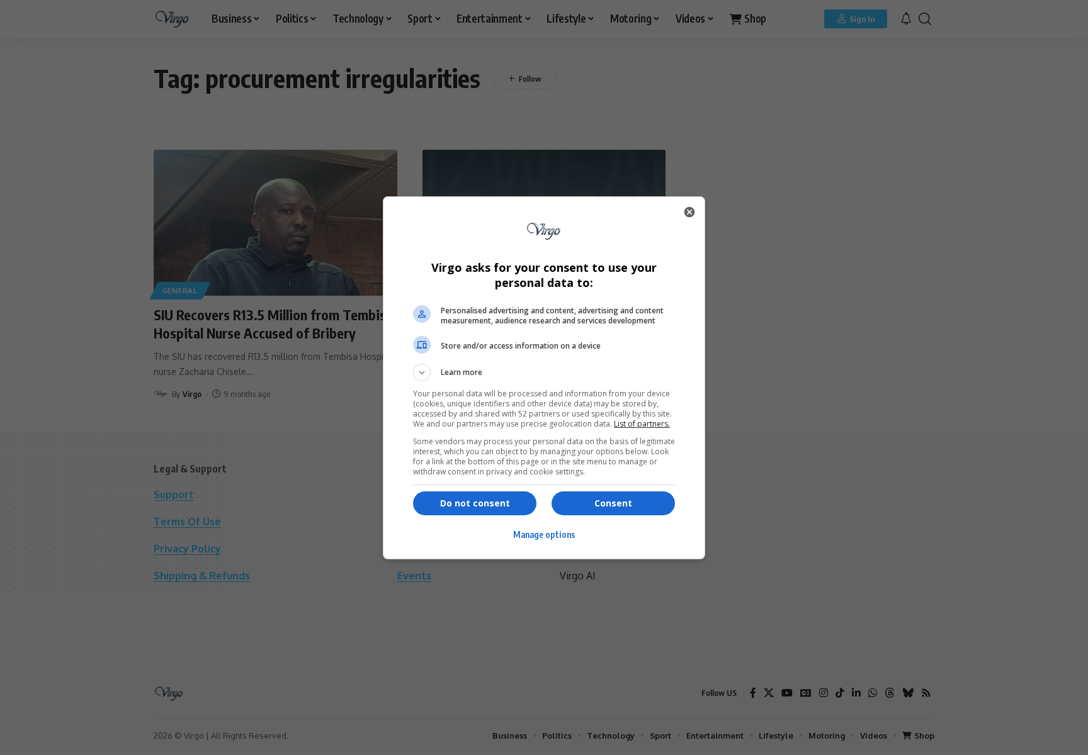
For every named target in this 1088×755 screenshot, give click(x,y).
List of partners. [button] (642, 423)
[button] (544, 372)
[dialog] (544, 377)
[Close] (689, 212)
